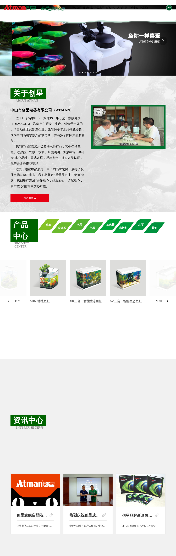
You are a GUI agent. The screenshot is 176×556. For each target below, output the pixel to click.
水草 (141, 224)
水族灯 (123, 227)
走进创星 (88, 7)
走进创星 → (30, 198)
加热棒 (110, 224)
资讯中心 (111, 7)
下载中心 (133, 7)
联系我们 (145, 7)
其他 (154, 227)
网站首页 (76, 7)
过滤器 (62, 227)
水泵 (79, 224)
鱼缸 (48, 224)
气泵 (92, 227)
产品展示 (99, 7)
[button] (79, 72)
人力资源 (122, 7)
